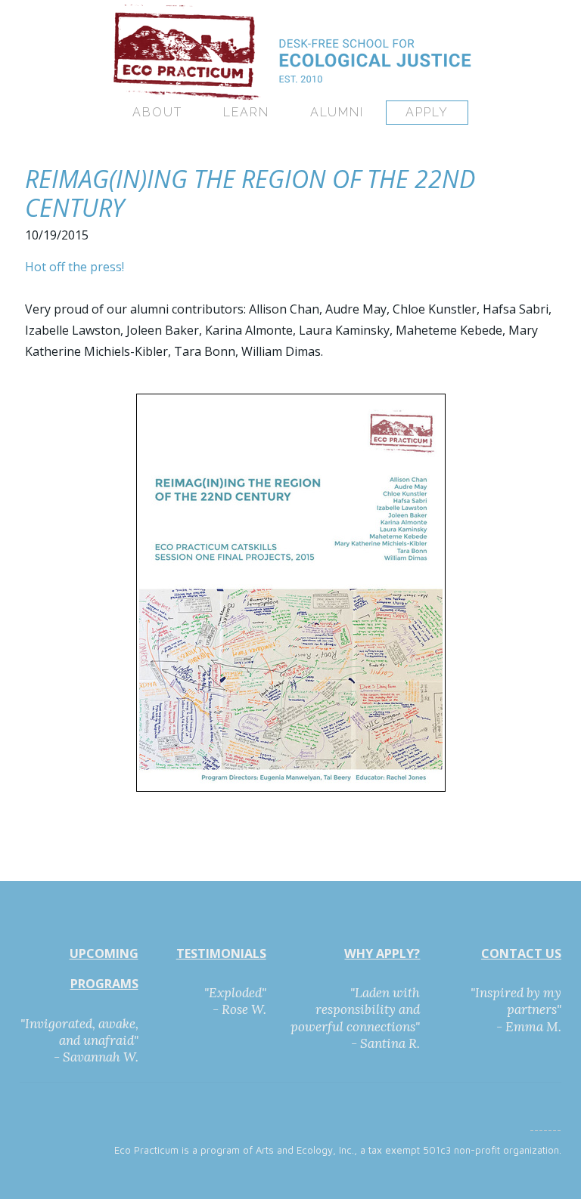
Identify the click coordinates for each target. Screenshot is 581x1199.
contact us (521, 953)
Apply (427, 112)
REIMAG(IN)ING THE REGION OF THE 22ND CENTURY (250, 193)
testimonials (221, 953)
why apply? (382, 953)
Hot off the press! (74, 266)
